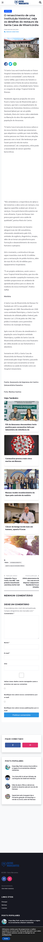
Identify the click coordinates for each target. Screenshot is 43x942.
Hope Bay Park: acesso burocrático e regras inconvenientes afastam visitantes (24, 768)
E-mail (7, 653)
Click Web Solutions (8, 888)
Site (5, 663)
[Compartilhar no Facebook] (6, 64)
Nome (6, 642)
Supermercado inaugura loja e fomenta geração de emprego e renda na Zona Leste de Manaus (23, 797)
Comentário (9, 613)
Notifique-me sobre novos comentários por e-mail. (21, 696)
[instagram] (30, 745)
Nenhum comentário (12, 32)
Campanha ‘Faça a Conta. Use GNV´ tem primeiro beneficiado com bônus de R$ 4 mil (12, 581)
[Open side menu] (2, 2)
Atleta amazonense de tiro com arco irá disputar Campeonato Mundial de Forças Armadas (31, 582)
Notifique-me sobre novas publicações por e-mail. (21, 709)
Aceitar (6, 938)
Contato (4, 908)
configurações (6, 935)
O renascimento (15, 562)
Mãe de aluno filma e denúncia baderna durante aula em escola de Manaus (25, 787)
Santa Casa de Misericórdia (14, 566)
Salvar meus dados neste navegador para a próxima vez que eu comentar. (20, 683)
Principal (4, 902)
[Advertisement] (21, 178)
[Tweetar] (10, 64)
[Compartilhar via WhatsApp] (15, 64)
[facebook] (13, 745)
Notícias (8, 11)
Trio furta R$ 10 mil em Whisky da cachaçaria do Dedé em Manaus (24, 778)
